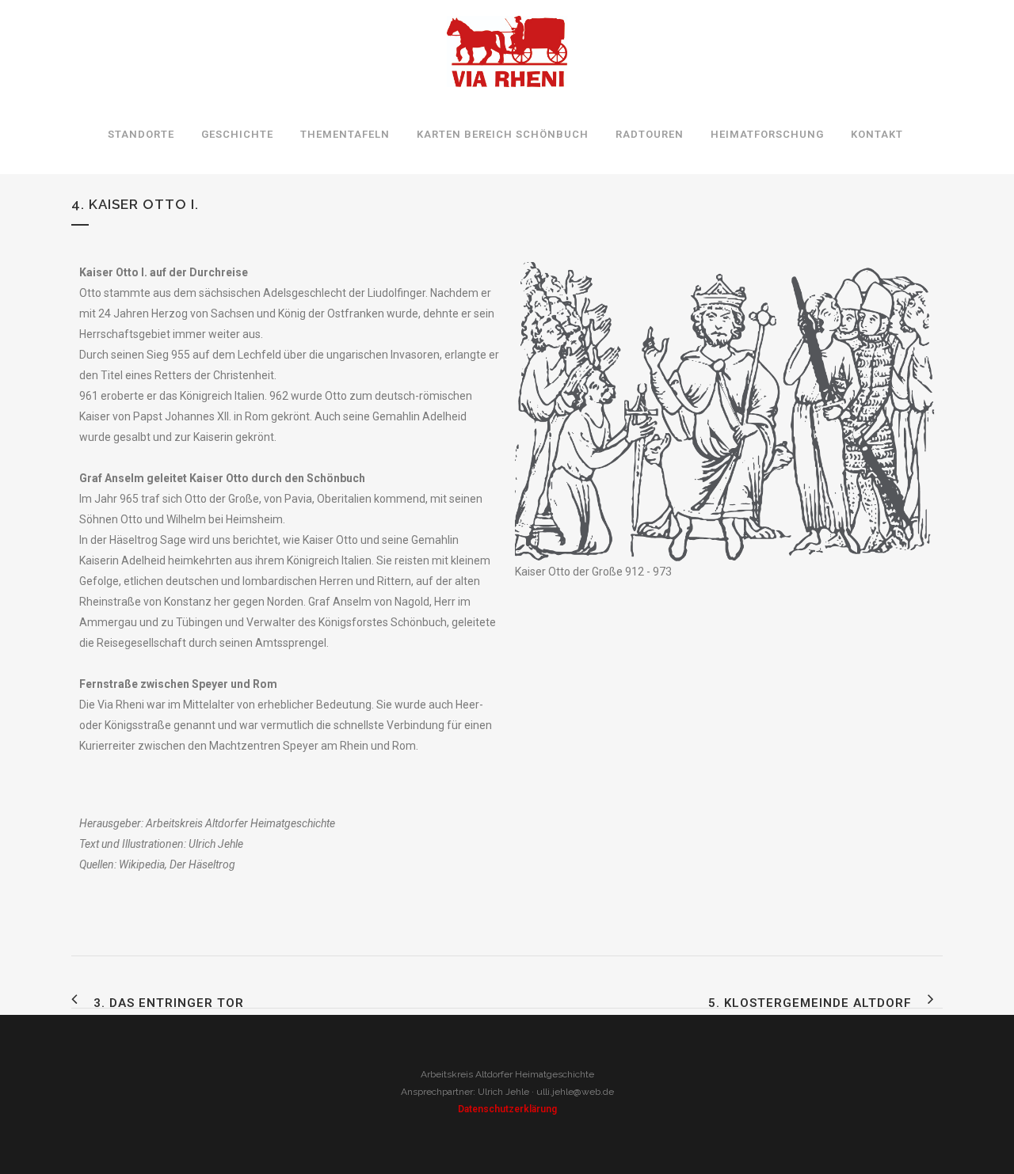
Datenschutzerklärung (507, 1109)
